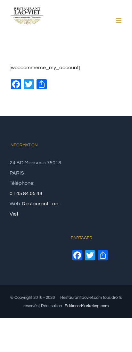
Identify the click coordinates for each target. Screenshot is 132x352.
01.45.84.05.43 (26, 193)
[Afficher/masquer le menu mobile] (119, 20)
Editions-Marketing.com (87, 306)
